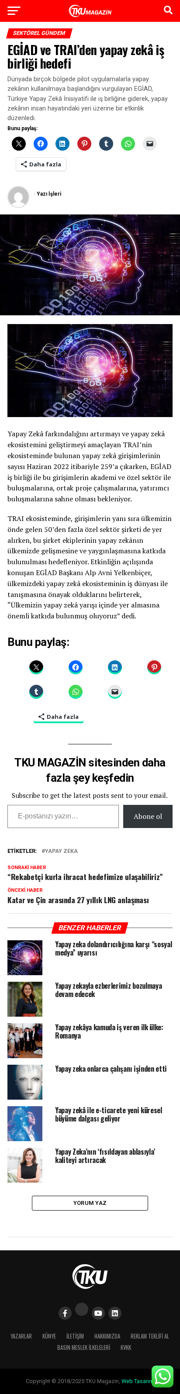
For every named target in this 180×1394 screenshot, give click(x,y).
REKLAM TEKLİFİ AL (150, 1336)
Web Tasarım (137, 1381)
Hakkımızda (107, 1336)
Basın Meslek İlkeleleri (83, 1347)
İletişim (75, 1336)
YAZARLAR (21, 1336)
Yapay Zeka (61, 851)
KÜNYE (49, 1336)
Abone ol (148, 816)
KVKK (126, 1347)
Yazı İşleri (49, 194)
